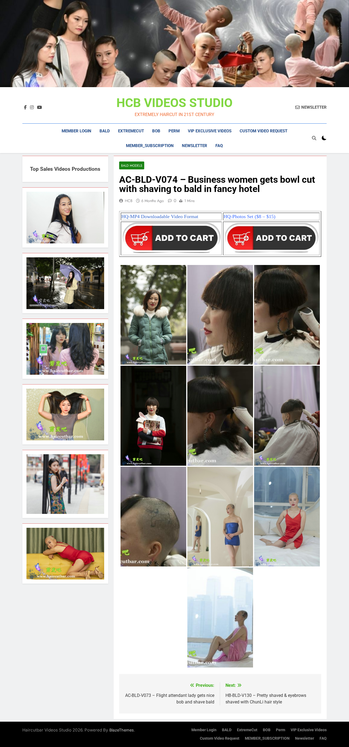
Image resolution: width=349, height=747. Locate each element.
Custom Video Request (263, 131)
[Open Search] (314, 138)
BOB (156, 131)
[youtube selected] (39, 107)
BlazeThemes (121, 730)
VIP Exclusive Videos (209, 131)
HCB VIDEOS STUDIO (174, 103)
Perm (174, 131)
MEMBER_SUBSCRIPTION (150, 145)
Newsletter (194, 145)
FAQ (219, 145)
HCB (129, 200)
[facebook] (25, 107)
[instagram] (31, 107)
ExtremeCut (131, 131)
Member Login (76, 131)
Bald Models (131, 165)
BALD (105, 131)
